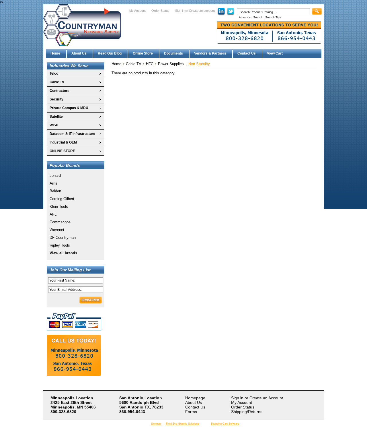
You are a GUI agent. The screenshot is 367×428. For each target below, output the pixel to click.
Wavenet (57, 230)
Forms (191, 411)
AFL (53, 214)
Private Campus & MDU (69, 108)
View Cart (275, 53)
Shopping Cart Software (225, 423)
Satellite (56, 117)
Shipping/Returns (246, 411)
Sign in (179, 10)
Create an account (202, 10)
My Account (137, 10)
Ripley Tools (60, 245)
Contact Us (195, 407)
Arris (53, 183)
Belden (55, 191)
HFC (149, 64)
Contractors (59, 91)
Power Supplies (171, 64)
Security (56, 99)
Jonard (55, 175)
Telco (54, 73)
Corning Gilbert (62, 199)
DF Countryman (63, 237)
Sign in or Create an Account (257, 398)
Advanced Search (251, 17)
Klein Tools (59, 206)
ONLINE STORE (62, 151)
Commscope (60, 222)
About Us (193, 402)
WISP (54, 125)
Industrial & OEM (63, 142)
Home (116, 64)
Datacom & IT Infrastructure (72, 134)
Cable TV (57, 82)
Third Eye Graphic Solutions (182, 423)
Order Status (160, 10)
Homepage (195, 398)
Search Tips (273, 17)
